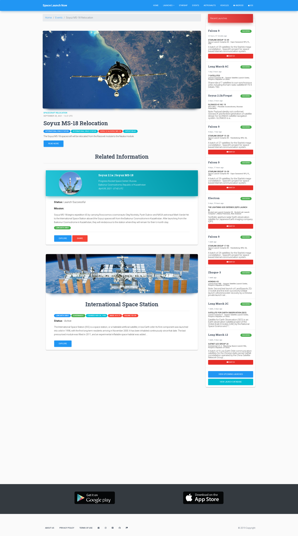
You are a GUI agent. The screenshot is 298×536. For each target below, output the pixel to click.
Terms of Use (86, 528)
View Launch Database (231, 382)
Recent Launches (218, 18)
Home (155, 5)
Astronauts (210, 5)
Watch (231, 56)
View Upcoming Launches (231, 374)
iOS (251, 5)
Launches (168, 5)
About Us (49, 528)
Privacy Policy (66, 528)
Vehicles (224, 5)
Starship (183, 5)
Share (80, 238)
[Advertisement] (230, 411)
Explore (63, 238)
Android (239, 5)
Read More (53, 144)
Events (195, 5)
